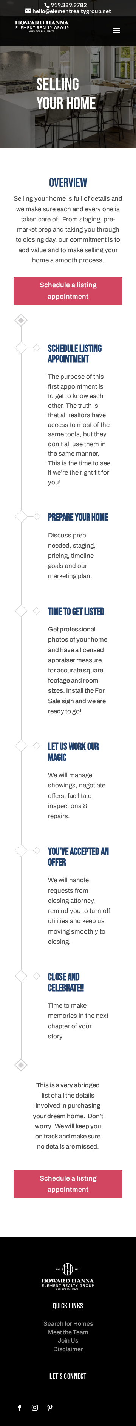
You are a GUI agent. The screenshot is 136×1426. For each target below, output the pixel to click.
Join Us (68, 1340)
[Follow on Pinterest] (50, 1408)
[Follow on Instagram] (35, 1408)
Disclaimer (68, 1349)
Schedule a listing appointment (68, 290)
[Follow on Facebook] (20, 1408)
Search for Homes (68, 1323)
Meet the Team (68, 1332)
